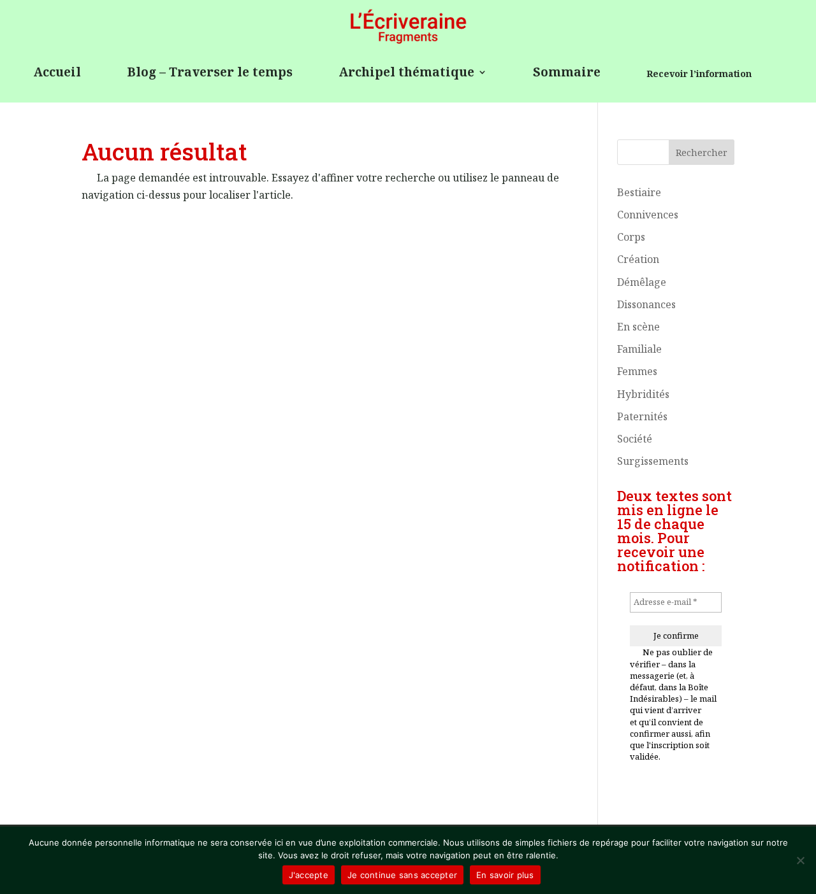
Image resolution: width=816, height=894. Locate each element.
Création (638, 259)
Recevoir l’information (699, 74)
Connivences (647, 215)
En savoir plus (505, 875)
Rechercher (701, 152)
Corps (631, 237)
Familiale (639, 349)
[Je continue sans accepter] (800, 860)
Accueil (57, 73)
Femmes (637, 371)
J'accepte (308, 875)
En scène (638, 327)
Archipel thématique (406, 73)
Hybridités (643, 394)
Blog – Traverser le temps (210, 73)
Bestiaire (639, 192)
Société (634, 439)
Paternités (642, 416)
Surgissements (652, 461)
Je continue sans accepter (402, 875)
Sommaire (567, 73)
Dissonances (646, 304)
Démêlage (641, 282)
